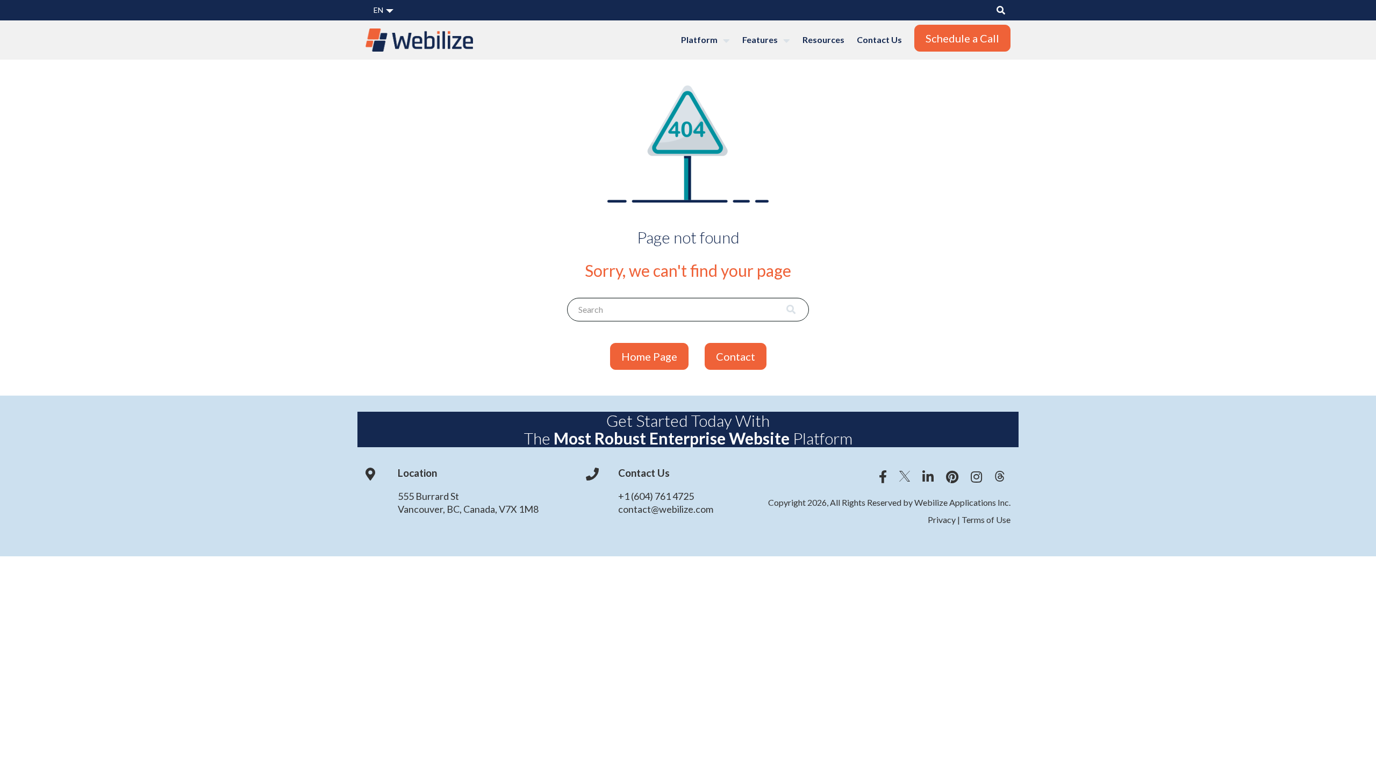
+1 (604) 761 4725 (656, 496)
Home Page (649, 356)
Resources (823, 39)
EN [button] (379, 10)
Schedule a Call (962, 38)
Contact (735, 356)
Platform (700, 39)
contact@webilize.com (665, 509)
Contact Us (879, 39)
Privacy (942, 519)
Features (760, 39)
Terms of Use (985, 519)
